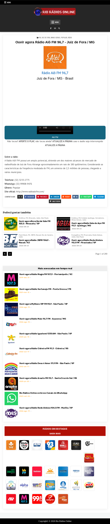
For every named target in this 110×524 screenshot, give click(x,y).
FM (40, 37)
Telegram (100, 197)
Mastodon (56, 201)
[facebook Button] (51, 28)
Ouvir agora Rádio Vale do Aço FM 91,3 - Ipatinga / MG (88, 224)
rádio (70, 37)
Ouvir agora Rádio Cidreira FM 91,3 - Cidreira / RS (43, 348)
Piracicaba (88, 235)
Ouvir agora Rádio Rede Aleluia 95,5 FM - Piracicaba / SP (87, 241)
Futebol (84, 218)
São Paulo (45, 218)
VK (77, 197)
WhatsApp (87, 197)
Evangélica (76, 235)
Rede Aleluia (97, 235)
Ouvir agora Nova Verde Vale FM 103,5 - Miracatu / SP (34, 222)
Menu (9, 2)
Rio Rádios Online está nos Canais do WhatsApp (43, 393)
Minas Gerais (55, 37)
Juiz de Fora (46, 37)
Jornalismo (99, 218)
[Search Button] (59, 28)
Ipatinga (91, 218)
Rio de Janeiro (47, 235)
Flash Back (23, 235)
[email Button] (55, 28)
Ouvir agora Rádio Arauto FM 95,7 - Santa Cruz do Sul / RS (48, 378)
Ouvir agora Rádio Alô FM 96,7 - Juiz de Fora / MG (55, 42)
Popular (64, 37)
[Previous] (5, 254)
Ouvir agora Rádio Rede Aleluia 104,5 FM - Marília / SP (46, 408)
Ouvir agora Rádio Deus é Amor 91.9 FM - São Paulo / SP (46, 363)
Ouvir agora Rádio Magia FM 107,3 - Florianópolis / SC (45, 274)
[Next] (10, 254)
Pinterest (43, 197)
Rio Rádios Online (64, 521)
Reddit (67, 197)
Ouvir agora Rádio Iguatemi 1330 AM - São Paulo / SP (45, 333)
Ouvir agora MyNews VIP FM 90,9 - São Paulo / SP (43, 304)
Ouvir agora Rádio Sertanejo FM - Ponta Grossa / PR (45, 289)
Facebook (30, 197)
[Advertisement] (55, 103)
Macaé (38, 235)
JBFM (33, 235)
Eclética (22, 218)
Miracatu (32, 218)
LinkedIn (56, 197)
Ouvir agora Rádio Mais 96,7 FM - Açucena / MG (42, 319)
